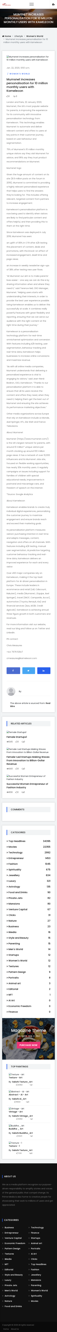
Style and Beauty (13, 1274)
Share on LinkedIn (43, 670)
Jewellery (35, 1274)
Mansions (35, 1280)
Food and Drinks (13, 1306)
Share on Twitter (28, 670)
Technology (37, 1227)
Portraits (35, 1248)
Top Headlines (38, 1264)
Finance (34, 1232)
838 (11, 792)
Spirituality (36, 1295)
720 (20, 1153)
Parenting (35, 1285)
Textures (9, 1253)
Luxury (7, 1280)
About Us (15, 1329)
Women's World (34, 36)
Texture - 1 (14, 1146)
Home (7, 36)
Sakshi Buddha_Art (22, 1133)
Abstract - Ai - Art (18, 1094)
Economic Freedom (14, 1243)
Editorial (8, 1269)
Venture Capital (13, 1238)
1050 (20, 1119)
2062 (20, 1084)
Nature (8, 1301)
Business (9, 1227)
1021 (20, 1136)
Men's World (11, 1290)
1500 (18, 1101)
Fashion (34, 1269)
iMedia (8, 1259)
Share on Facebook (13, 670)
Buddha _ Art (16, 1128)
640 (11, 768)
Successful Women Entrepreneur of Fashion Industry (27, 785)
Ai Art (33, 1253)
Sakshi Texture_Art (22, 1081)
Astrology (9, 1295)
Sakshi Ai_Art (19, 1098)
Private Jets (10, 1285)
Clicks (33, 1259)
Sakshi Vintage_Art (22, 1115)
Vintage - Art (16, 1111)
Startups (35, 1238)
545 (11, 741)
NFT (6, 1264)
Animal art (36, 1243)
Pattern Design (12, 1248)
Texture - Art (15, 1077)
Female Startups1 (17, 737)
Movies (34, 1301)
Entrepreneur (11, 1232)
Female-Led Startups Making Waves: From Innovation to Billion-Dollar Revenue (28, 760)
